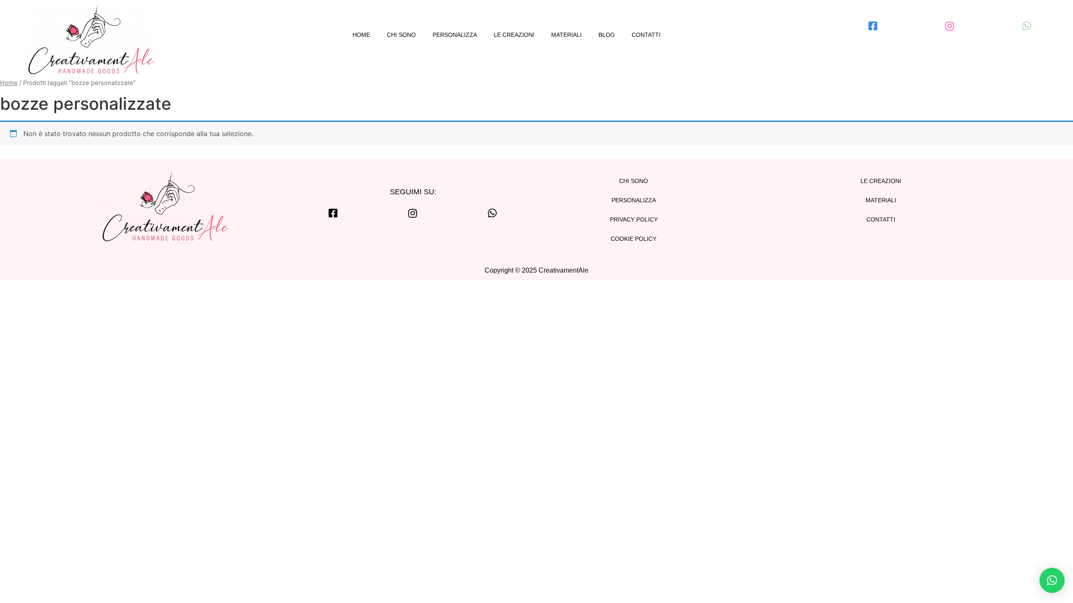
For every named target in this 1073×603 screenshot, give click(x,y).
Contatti (646, 34)
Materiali (566, 34)
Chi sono (401, 34)
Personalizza (455, 34)
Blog (607, 34)
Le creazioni (514, 34)
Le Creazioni (880, 181)
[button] (1052, 580)
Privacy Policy (634, 219)
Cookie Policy (633, 238)
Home (361, 34)
